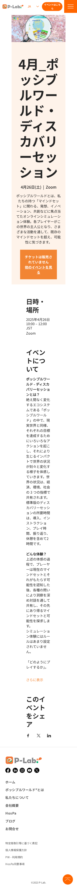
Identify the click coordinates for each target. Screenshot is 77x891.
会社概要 (12, 805)
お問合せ (12, 828)
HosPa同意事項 (15, 864)
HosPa (10, 813)
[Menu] (70, 6)
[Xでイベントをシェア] (39, 735)
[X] (36, 770)
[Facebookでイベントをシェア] (28, 735)
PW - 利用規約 (14, 857)
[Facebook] (7, 770)
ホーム (10, 782)
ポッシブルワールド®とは (24, 789)
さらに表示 (34, 679)
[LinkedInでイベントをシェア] (49, 735)
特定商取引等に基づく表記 (21, 843)
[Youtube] (29, 770)
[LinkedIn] (15, 770)
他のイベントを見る (38, 269)
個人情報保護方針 (16, 850)
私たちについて (17, 797)
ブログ (10, 821)
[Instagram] (22, 770)
